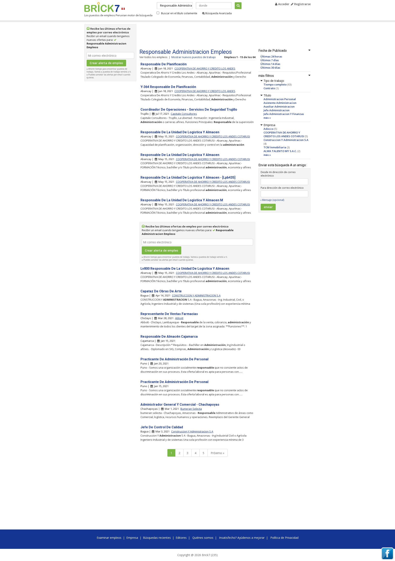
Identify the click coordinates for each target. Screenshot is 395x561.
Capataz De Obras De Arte (161, 291)
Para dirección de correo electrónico (282, 188)
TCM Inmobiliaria (275, 147)
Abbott (179, 318)
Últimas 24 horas (271, 56)
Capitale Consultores (184, 114)
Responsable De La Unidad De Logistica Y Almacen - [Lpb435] (188, 177)
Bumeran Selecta (191, 409)
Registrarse (302, 4)
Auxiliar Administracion (279, 106)
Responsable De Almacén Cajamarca (169, 336)
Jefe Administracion (276, 110)
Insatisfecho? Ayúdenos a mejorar (242, 538)
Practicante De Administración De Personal (174, 359)
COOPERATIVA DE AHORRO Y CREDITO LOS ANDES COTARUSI (284, 134)
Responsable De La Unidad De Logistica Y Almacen (180, 132)
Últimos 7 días (269, 60)
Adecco (268, 129)
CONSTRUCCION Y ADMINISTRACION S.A (196, 295)
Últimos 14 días (270, 64)
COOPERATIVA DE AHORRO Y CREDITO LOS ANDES (204, 68)
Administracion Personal (280, 99)
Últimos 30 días (270, 67)
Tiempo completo (275, 84)
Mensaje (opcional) (273, 200)
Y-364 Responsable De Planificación (168, 87)
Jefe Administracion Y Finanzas (284, 114)
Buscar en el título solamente (179, 13)
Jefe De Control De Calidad (162, 427)
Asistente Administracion (280, 103)
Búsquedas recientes (157, 538)
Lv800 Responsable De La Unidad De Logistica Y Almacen (185, 269)
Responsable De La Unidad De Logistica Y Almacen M (182, 200)
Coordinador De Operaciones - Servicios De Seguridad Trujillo (189, 109)
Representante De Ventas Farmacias (169, 314)
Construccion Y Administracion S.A (286, 140)
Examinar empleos (109, 538)
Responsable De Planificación (164, 64)
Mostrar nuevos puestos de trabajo (193, 57)
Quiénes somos (202, 538)
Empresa (132, 538)
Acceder (283, 4)
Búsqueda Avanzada (218, 13)
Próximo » (217, 453)
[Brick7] (123, 9)
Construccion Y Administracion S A (192, 431)
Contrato (269, 88)
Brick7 (102, 7)
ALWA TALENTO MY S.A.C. (280, 151)
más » (267, 117)
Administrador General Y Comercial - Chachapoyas (180, 404)
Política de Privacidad (284, 538)
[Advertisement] (110, 145)
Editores (181, 538)
